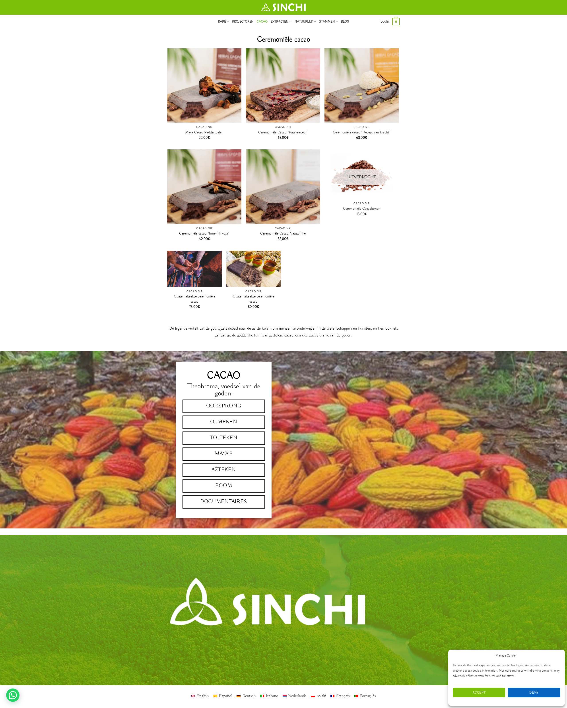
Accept (479, 693)
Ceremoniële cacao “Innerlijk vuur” (204, 233)
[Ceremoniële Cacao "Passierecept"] (283, 85)
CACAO (262, 21)
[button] (385, 21)
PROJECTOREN (243, 21)
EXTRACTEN (279, 21)
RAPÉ (222, 21)
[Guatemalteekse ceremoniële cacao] (194, 269)
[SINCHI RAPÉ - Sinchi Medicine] (283, 7)
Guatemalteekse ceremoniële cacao (194, 299)
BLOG (345, 21)
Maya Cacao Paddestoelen (204, 132)
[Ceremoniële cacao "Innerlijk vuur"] (204, 186)
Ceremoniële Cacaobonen (361, 208)
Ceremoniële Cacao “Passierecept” (283, 132)
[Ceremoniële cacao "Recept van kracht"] (361, 85)
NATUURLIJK (304, 21)
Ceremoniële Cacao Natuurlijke (283, 233)
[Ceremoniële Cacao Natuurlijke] (283, 186)
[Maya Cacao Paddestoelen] (204, 85)
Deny (534, 693)
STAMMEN (327, 21)
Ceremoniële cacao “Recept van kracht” (361, 132)
